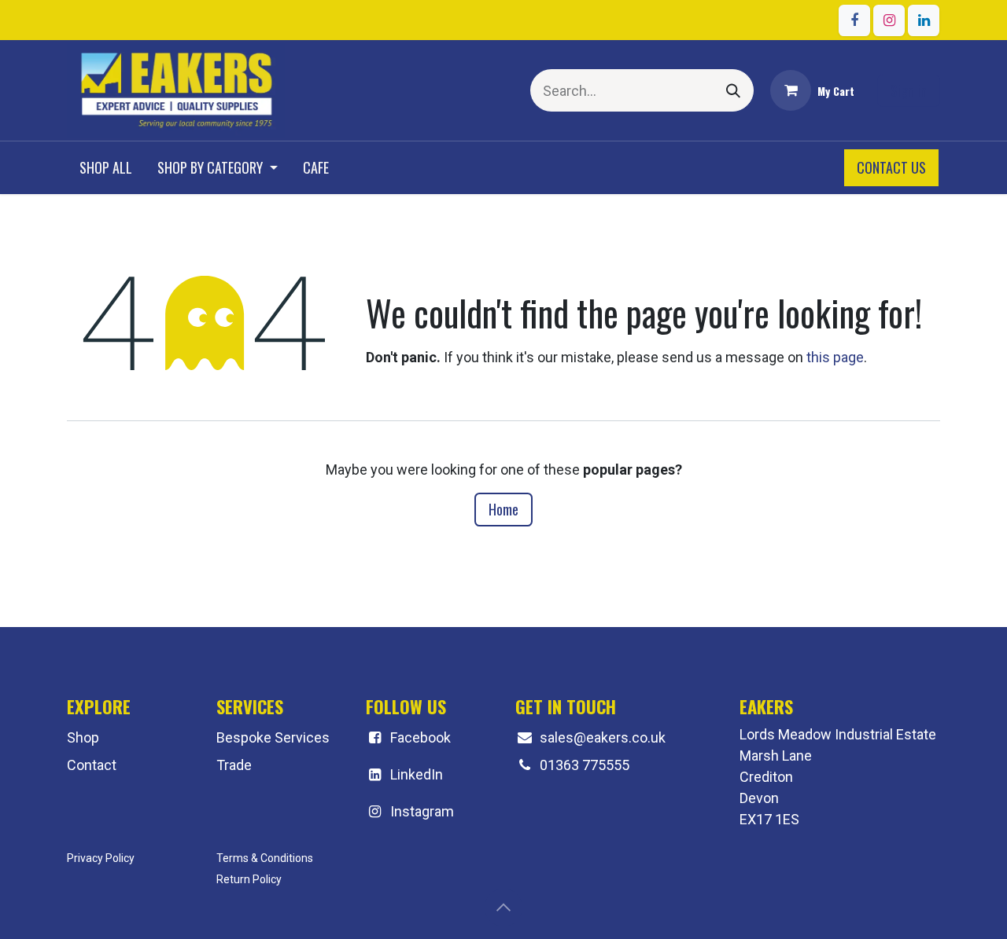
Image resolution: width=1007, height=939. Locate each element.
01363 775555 (584, 765)
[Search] (733, 90)
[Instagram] (889, 20)
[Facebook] (854, 20)
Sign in (909, 90)
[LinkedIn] (923, 20)
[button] (503, 907)
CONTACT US (891, 167)
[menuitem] (106, 168)
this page (835, 357)
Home (503, 509)
